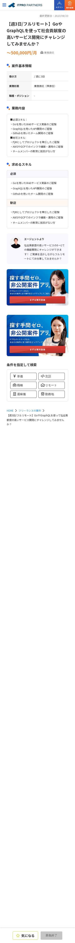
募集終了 (51, 935)
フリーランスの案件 (30, 410)
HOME (10, 410)
